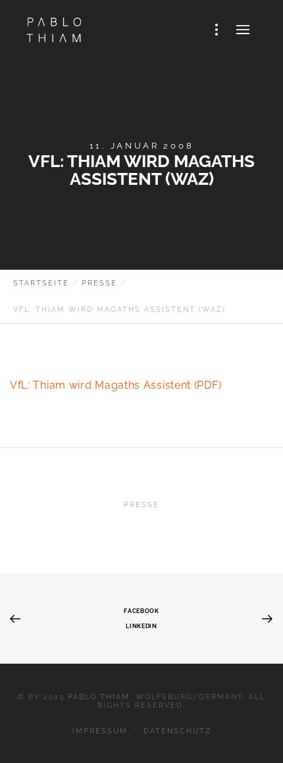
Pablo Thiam (99, 697)
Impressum (100, 731)
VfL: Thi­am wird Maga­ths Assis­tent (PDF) (115, 385)
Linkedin (141, 625)
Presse (141, 505)
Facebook (141, 610)
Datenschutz (177, 731)
